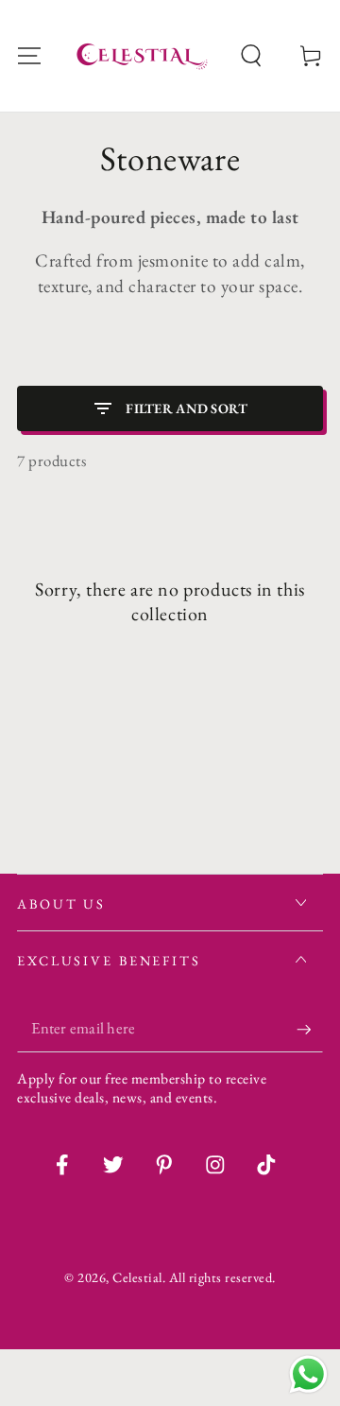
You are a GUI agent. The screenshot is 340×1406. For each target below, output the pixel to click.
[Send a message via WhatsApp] (308, 1374)
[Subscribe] (310, 1029)
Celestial (137, 1277)
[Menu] (29, 56)
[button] (251, 56)
